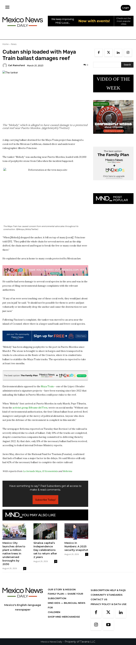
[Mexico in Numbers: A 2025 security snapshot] (76, 531)
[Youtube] (108, 625)
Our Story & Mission (62, 589)
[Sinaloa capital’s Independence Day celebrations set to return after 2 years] (45, 531)
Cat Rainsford (16, 65)
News (13, 44)
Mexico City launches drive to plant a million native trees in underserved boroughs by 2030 (13, 553)
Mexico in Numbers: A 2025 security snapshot (76, 546)
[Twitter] (108, 53)
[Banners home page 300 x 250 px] (113, 136)
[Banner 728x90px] (45, 270)
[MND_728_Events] (91, 29)
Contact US (99, 599)
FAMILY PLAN (56, 593)
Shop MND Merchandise (64, 616)
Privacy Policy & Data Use (108, 604)
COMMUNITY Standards (107, 594)
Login (125, 7)
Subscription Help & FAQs (108, 590)
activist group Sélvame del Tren (30, 407)
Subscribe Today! (45, 499)
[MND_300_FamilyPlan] (113, 183)
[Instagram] (128, 53)
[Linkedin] (118, 53)
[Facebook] (99, 53)
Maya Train (47, 386)
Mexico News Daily (51, 641)
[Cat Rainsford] (5, 65)
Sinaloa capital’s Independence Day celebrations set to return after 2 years (45, 550)
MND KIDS (54, 602)
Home (5, 44)
